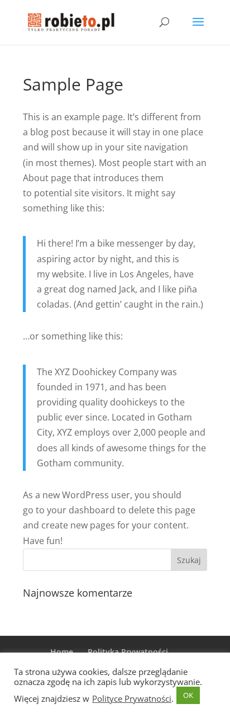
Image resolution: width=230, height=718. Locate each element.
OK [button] (188, 695)
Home (61, 651)
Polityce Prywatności (131, 698)
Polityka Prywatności (128, 651)
